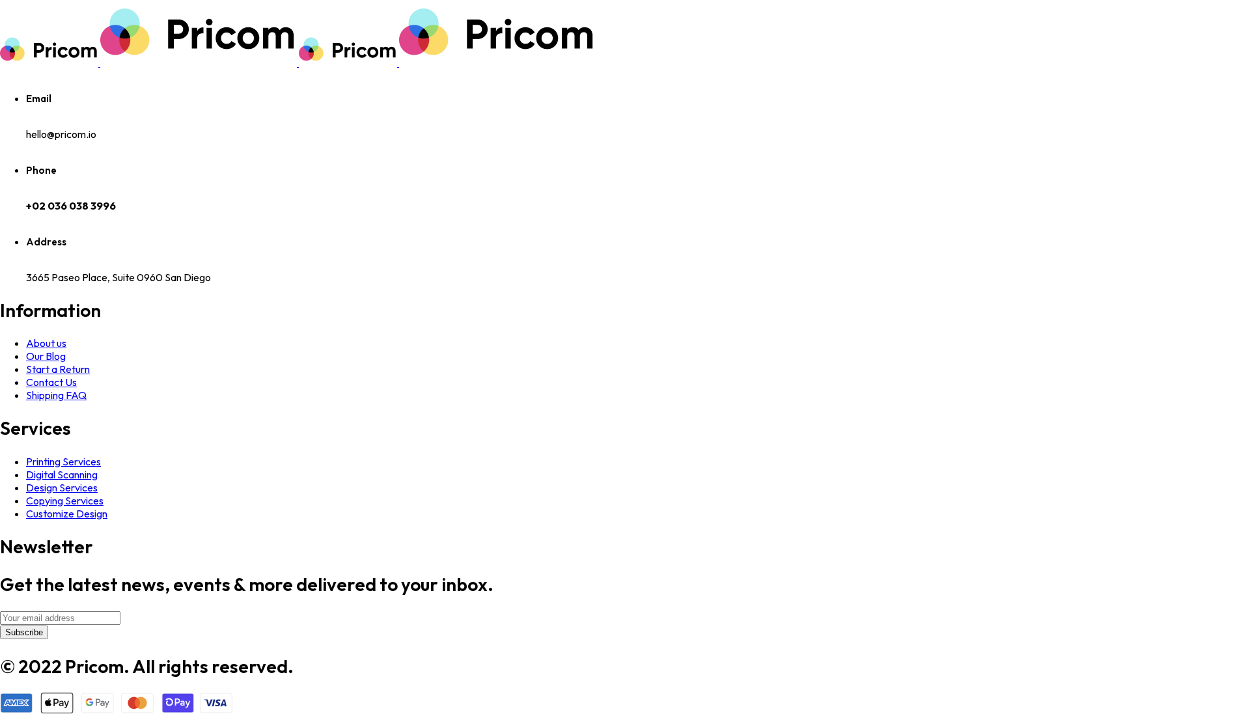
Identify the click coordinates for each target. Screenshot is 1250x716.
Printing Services (63, 461)
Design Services (62, 487)
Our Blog (46, 356)
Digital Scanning (62, 474)
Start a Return (58, 369)
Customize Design (66, 513)
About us (46, 343)
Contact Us (51, 382)
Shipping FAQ (56, 395)
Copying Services (65, 500)
